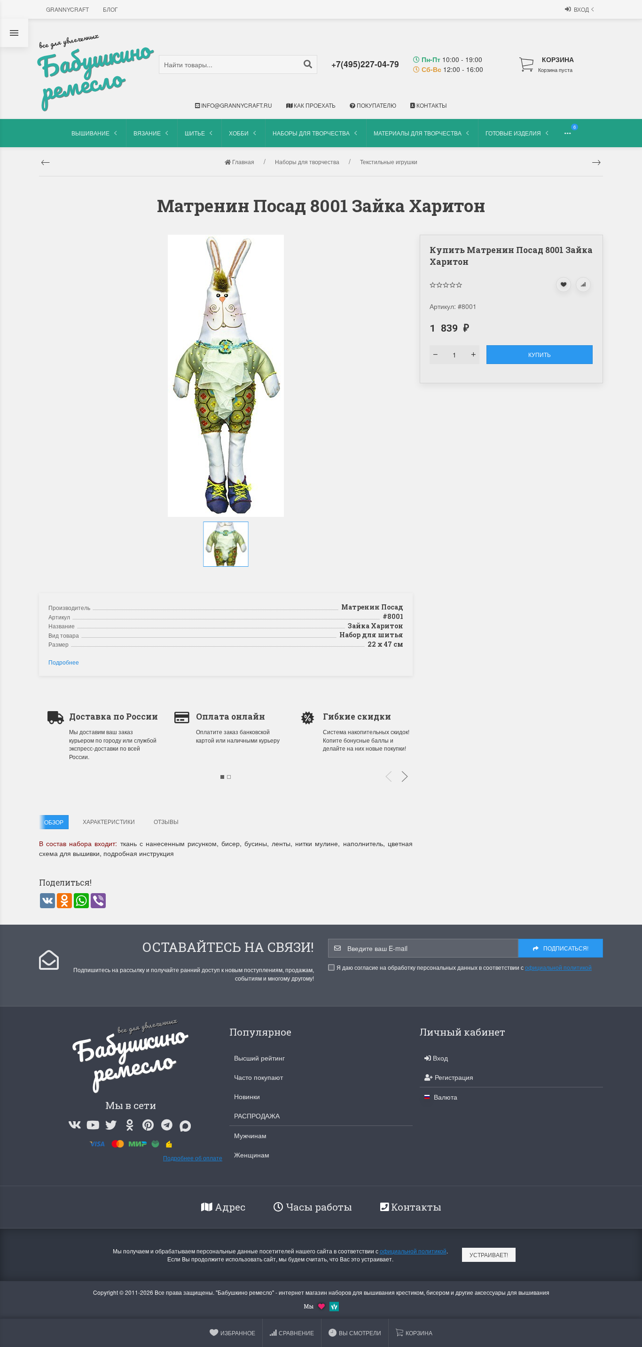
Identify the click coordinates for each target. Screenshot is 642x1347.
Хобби (239, 133)
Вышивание (90, 133)
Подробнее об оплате (192, 1158)
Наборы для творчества (311, 133)
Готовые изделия (513, 133)
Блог (110, 9)
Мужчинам (250, 1135)
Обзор (53, 822)
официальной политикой (558, 967)
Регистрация (453, 1077)
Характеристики (109, 821)
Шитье (195, 133)
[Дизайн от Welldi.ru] (334, 1305)
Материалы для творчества (418, 133)
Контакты (431, 105)
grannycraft (67, 9)
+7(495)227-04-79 (365, 64)
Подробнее (63, 662)
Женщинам (251, 1154)
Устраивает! (489, 1255)
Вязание (147, 133)
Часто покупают (258, 1077)
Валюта (444, 1096)
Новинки (247, 1096)
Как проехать (314, 105)
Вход (581, 9)
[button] (227, 576)
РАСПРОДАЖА (257, 1115)
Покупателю (375, 105)
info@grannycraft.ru (236, 105)
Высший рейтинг (259, 1057)
